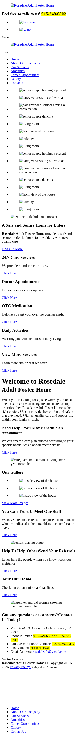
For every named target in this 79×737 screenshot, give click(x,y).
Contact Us (18, 83)
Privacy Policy (20, 667)
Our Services (20, 67)
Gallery (16, 79)
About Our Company (25, 63)
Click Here (9, 273)
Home (15, 59)
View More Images (15, 503)
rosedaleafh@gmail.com (49, 651)
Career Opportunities (25, 75)
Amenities (18, 71)
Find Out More (12, 249)
